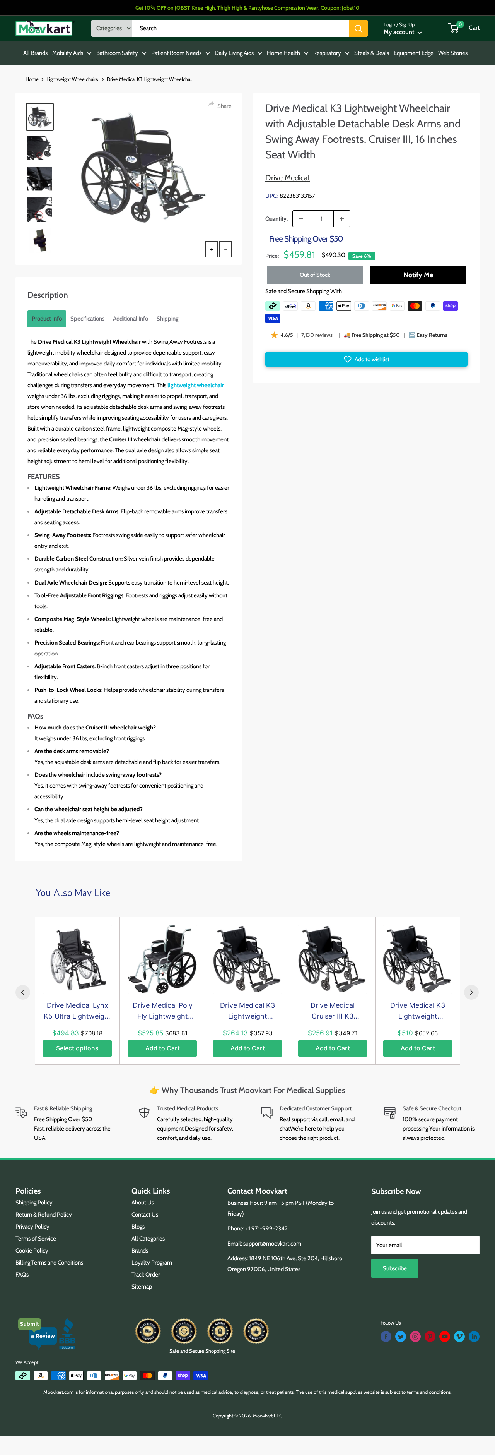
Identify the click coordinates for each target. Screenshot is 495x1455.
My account (400, 32)
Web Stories (453, 53)
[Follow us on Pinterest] (430, 1336)
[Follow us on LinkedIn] (474, 1336)
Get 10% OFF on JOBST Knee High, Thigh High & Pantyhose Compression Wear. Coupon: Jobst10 (247, 7)
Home (32, 79)
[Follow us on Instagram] (415, 1336)
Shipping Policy (34, 1202)
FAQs (22, 1274)
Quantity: (276, 218)
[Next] (471, 992)
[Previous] (22, 992)
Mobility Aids (67, 53)
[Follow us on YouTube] (444, 1336)
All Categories (148, 1238)
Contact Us (144, 1214)
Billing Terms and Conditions (49, 1262)
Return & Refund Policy (43, 1214)
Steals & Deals (371, 53)
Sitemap (141, 1286)
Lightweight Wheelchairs (72, 79)
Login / (391, 24)
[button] (366, 359)
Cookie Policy (31, 1250)
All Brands (35, 53)
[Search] (358, 28)
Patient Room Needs (176, 53)
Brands (139, 1250)
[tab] (46, 318)
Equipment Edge (414, 53)
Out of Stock (315, 274)
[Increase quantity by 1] (342, 219)
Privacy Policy (32, 1226)
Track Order (145, 1274)
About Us (142, 1202)
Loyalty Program (151, 1262)
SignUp (407, 24)
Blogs (138, 1226)
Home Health (283, 53)
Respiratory (327, 53)
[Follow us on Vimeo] (459, 1336)
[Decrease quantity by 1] (301, 219)
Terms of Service (35, 1238)
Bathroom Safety (117, 53)
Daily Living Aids (234, 53)
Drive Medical (287, 177)
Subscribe (395, 1268)
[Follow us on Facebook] (386, 1336)
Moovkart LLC (267, 1415)
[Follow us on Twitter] (400, 1336)
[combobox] (240, 28)
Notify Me (418, 275)
